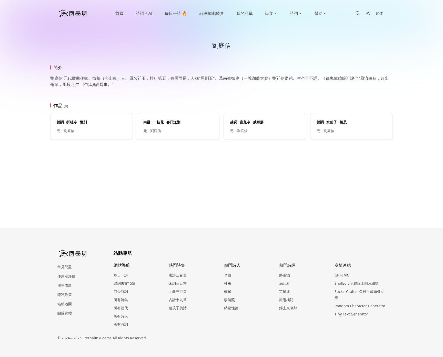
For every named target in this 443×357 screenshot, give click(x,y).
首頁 (119, 13)
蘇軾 (227, 291)
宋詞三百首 (178, 283)
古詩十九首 (178, 299)
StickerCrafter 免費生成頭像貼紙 (359, 294)
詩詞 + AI (144, 13)
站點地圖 (64, 303)
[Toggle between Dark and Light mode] (368, 13)
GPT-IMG (342, 275)
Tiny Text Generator (351, 314)
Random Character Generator (360, 305)
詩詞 (294, 13)
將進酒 (284, 275)
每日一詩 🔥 (176, 13)
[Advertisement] (221, 178)
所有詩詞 (121, 324)
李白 (227, 275)
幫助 (318, 13)
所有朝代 (121, 307)
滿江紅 (284, 283)
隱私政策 (64, 294)
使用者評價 (66, 276)
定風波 (284, 291)
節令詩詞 (121, 291)
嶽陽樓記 (286, 299)
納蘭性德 (231, 307)
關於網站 (64, 313)
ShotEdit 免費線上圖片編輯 (357, 283)
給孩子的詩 (178, 307)
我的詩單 (244, 13)
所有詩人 (121, 316)
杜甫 (227, 283)
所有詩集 (121, 299)
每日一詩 (121, 275)
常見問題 (64, 266)
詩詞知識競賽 (211, 13)
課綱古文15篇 (125, 283)
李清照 (229, 299)
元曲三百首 (178, 291)
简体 (379, 13)
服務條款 (64, 285)
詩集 (269, 13)
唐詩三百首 (178, 275)
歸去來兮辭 (288, 307)
